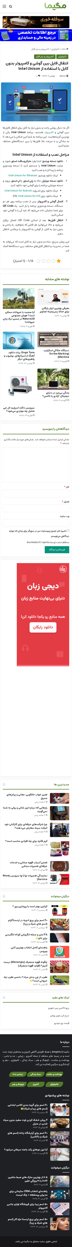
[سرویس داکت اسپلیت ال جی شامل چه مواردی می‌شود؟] (19, 387)
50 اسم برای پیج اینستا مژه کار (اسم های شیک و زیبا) (28, 1221)
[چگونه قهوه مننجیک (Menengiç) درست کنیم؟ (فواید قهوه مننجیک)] (59, 966)
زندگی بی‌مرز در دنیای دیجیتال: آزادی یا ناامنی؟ (55, 394)
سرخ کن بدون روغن (59, 1016)
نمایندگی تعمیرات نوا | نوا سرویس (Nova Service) (25, 877)
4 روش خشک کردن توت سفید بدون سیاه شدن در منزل (25, 1122)
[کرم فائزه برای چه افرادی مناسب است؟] (59, 848)
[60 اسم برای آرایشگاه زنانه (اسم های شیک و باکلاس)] (59, 1138)
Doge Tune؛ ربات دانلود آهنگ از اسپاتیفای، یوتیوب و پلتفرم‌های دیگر (19, 356)
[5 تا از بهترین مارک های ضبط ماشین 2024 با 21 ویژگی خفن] (59, 1181)
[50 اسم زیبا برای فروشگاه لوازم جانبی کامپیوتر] (59, 1209)
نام (66, 487)
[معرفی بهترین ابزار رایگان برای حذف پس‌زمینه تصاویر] (53, 296)
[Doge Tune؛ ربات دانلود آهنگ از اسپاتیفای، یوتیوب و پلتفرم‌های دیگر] (19, 340)
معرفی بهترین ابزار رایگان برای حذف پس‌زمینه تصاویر (54, 310)
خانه (64, 49)
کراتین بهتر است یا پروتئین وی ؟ (29, 906)
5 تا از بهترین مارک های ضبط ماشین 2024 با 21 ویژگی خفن (28, 1179)
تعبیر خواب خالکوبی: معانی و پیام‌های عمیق (26, 796)
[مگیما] (55, 6)
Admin (63, 76)
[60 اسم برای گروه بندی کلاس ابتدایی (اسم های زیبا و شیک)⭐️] (59, 1109)
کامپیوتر (48, 132)
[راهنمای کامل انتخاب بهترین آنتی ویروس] (59, 952)
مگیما (27, 1242)
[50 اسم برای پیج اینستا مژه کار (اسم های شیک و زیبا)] (59, 1224)
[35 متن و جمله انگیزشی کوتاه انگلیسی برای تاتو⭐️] (59, 937)
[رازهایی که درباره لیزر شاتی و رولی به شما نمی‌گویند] (59, 813)
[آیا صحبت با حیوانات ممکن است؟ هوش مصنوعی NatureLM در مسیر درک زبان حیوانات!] (19, 298)
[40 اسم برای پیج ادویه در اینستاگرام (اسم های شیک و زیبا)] (59, 925)
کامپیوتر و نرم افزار (40, 49)
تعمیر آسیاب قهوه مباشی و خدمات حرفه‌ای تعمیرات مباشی (28, 864)
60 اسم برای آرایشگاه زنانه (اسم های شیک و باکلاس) (28, 1135)
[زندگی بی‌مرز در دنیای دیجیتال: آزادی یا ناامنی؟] (53, 379)
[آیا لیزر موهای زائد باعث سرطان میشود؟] (59, 1154)
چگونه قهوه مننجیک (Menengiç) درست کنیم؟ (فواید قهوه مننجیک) (25, 964)
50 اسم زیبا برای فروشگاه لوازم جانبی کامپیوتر (27, 1206)
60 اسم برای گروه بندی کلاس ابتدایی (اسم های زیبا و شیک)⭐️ (28, 1107)
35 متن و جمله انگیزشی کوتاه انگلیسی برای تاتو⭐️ (26, 936)
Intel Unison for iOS (29, 196)
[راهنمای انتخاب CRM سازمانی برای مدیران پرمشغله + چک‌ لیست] (59, 1194)
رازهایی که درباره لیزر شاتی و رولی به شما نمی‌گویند (25, 810)
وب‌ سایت (64, 516)
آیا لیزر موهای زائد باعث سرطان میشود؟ (26, 1150)
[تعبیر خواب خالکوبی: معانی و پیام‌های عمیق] (59, 798)
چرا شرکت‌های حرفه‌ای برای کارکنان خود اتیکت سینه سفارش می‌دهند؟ (25, 826)
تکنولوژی (55, 49)
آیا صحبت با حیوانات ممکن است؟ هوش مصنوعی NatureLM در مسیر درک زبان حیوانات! (19, 317)
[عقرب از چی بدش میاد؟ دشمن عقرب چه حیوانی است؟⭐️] (59, 980)
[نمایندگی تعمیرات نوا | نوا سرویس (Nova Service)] (59, 879)
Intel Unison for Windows (22, 175)
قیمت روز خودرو (61, 1023)
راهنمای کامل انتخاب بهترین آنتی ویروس (29, 949)
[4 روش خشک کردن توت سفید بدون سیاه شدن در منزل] (59, 1123)
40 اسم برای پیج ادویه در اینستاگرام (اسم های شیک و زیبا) (27, 922)
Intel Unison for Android (18, 190)
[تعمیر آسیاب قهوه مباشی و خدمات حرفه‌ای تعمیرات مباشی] (59, 866)
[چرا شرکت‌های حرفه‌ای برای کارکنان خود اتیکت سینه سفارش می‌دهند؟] (59, 830)
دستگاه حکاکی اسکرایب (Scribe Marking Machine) (56, 353)
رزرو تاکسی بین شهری (58, 1008)
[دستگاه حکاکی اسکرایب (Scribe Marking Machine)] (53, 339)
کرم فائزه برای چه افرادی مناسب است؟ (26, 841)
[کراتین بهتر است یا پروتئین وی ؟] (59, 910)
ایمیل (65, 502)
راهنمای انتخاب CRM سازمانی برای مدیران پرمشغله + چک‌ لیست (28, 1193)
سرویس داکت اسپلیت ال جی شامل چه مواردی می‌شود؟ (19, 409)
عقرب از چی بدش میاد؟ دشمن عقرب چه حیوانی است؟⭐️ (25, 979)
